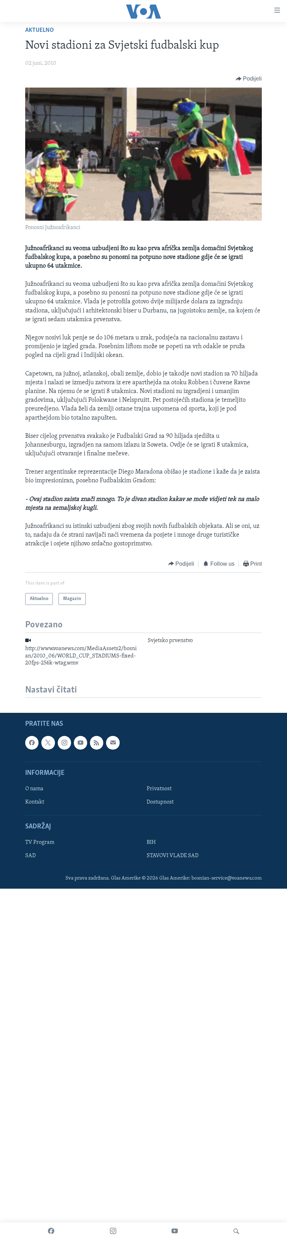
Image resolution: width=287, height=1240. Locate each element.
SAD (30, 856)
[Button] (249, 78)
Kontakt (34, 802)
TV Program (39, 843)
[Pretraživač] (236, 1231)
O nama (34, 789)
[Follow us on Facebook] (31, 743)
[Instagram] (113, 1231)
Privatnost (159, 789)
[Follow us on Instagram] (64, 743)
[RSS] (96, 743)
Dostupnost (160, 802)
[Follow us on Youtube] (80, 743)
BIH (151, 843)
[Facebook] (51, 1231)
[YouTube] (175, 1231)
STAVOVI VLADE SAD (172, 856)
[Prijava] (112, 743)
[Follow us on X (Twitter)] (48, 743)
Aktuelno (39, 30)
